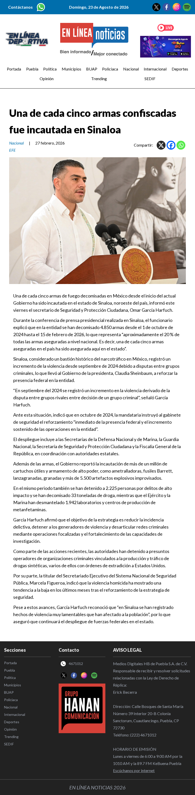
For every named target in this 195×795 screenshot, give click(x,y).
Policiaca (110, 68)
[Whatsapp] (180, 145)
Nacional (131, 68)
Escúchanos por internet (134, 770)
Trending (99, 78)
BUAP (91, 68)
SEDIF (149, 78)
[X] (161, 145)
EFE (12, 150)
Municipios (71, 68)
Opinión (47, 78)
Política (50, 68)
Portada (14, 68)
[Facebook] (171, 145)
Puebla (32, 68)
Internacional (155, 68)
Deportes (180, 68)
